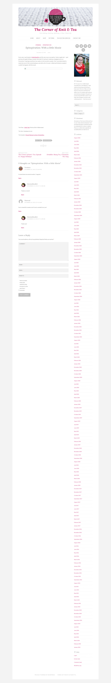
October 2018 (77, 455)
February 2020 (77, 401)
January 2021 (77, 363)
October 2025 (77, 171)
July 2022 (76, 303)
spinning (38, 45)
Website (21, 275)
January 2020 (77, 404)
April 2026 (76, 151)
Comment (22, 243)
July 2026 (76, 141)
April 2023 (76, 272)
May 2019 (76, 431)
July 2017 (76, 505)
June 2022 (76, 306)
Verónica (27, 167)
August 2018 (77, 461)
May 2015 (76, 593)
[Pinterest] (85, 46)
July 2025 (76, 181)
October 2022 (77, 293)
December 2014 (78, 610)
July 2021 (76, 343)
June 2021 (76, 347)
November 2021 (78, 330)
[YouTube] (89, 46)
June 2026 (76, 144)
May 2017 (76, 512)
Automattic (72, 674)
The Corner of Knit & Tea (55, 29)
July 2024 (76, 222)
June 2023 (76, 266)
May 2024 (76, 229)
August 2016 (77, 542)
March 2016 (77, 559)
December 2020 (78, 367)
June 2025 (76, 185)
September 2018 (78, 458)
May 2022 (76, 310)
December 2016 (78, 529)
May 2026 (76, 148)
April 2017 (76, 515)
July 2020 (76, 384)
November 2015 (78, 573)
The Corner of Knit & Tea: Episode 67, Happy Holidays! (29, 154)
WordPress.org (77, 665)
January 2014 (77, 647)
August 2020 (77, 380)
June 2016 (76, 549)
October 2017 (77, 495)
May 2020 (76, 390)
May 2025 (76, 188)
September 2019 (78, 417)
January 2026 (77, 161)
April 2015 (76, 596)
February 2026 (77, 158)
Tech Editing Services (63, 38)
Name (21, 264)
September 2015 (78, 579)
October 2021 (77, 333)
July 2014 (76, 627)
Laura (49, 52)
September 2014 (78, 620)
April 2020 (76, 394)
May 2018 (76, 471)
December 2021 (78, 326)
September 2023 (78, 255)
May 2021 (76, 350)
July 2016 (76, 546)
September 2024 (78, 215)
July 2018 (76, 465)
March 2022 (77, 316)
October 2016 (77, 536)
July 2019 (76, 424)
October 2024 (77, 212)
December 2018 (78, 448)
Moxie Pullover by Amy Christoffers (34, 135)
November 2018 (78, 451)
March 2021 (77, 357)
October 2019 (77, 414)
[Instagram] (77, 46)
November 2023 (78, 249)
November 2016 (78, 532)
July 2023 (76, 262)
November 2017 (78, 492)
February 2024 (77, 239)
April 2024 (76, 232)
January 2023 (77, 282)
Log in (75, 655)
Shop (44, 38)
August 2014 (77, 623)
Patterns (51, 38)
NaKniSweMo (35, 57)
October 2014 (77, 616)
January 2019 (77, 444)
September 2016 (78, 539)
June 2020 (76, 387)
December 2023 (78, 245)
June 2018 (76, 468)
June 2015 (76, 590)
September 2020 (78, 377)
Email (21, 270)
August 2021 (77, 340)
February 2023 (77, 279)
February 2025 (77, 198)
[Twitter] (81, 46)
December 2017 (78, 488)
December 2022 (78, 286)
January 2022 (77, 323)
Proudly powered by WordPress (45, 674)
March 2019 (77, 438)
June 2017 (76, 509)
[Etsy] (83, 50)
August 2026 (77, 137)
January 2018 (77, 485)
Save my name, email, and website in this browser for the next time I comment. (24, 285)
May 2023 (76, 269)
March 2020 (77, 397)
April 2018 (76, 475)
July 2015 (76, 586)
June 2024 (76, 225)
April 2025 (76, 191)
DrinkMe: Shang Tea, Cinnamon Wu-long (57, 154)
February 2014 (77, 643)
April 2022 (76, 313)
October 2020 (77, 374)
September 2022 (78, 296)
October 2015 (77, 576)
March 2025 (77, 195)
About (38, 38)
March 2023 (77, 276)
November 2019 (78, 411)
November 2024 (78, 208)
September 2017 (78, 498)
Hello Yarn (27, 127)
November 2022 (78, 289)
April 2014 (76, 637)
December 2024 (78, 205)
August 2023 (77, 259)
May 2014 (76, 633)
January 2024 (77, 242)
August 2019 (77, 421)
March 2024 (77, 235)
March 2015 (77, 600)
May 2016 (76, 552)
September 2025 (78, 175)
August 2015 (77, 583)
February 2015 (77, 603)
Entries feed (77, 659)
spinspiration (47, 45)
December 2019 (78, 407)
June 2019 (76, 428)
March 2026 (77, 154)
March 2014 (77, 640)
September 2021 (78, 337)
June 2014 (76, 630)
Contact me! (77, 38)
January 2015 (77, 606)
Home (32, 38)
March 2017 (77, 519)
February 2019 (77, 441)
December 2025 (78, 164)
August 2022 (77, 299)
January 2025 (77, 202)
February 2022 (77, 320)
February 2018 (77, 482)
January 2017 (77, 525)
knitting (38, 140)
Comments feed (78, 662)
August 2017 (77, 502)
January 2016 (77, 566)
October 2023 (77, 252)
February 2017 (77, 522)
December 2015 (78, 569)
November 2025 (78, 168)
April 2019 (76, 434)
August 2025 (77, 178)
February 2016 (77, 563)
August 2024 (77, 218)
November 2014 (78, 613)
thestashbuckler (32, 184)
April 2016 (76, 556)
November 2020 (78, 370)
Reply (19, 178)
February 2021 (77, 360)
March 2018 (77, 478)
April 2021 (76, 353)
